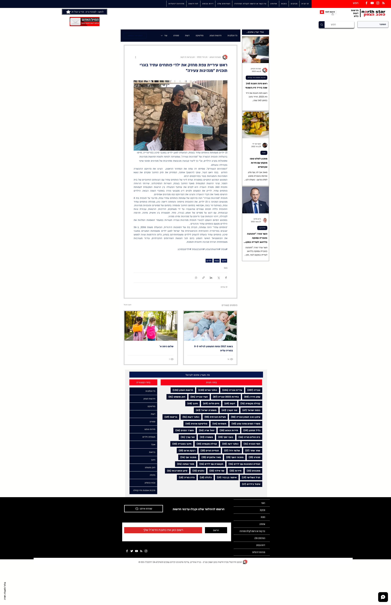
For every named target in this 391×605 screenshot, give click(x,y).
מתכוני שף (187, 457)
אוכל (263, 153)
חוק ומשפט (175, 396)
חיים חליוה (210, 403)
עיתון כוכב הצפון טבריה (244, 417)
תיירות (234, 470)
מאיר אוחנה (184, 464)
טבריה (252, 390)
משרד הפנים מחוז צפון (245, 423)
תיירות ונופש (228, 430)
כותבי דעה (229, 444)
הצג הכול (127, 304)
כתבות (263, 517)
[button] (223, 4)
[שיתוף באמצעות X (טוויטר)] (218, 277)
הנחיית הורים (209, 450)
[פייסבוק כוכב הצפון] (366, 3)
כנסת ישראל (250, 410)
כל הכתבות (232, 35)
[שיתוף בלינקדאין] (211, 277)
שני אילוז (215, 470)
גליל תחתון (250, 430)
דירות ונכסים (260, 545)
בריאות (170, 417)
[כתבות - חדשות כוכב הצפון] (141, 551)
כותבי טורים (206, 390)
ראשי (263, 503)
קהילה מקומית (249, 403)
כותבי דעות (190, 417)
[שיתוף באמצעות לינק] (203, 277)
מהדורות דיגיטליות (258, 552)
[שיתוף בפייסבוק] (226, 277)
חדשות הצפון (215, 35)
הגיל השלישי (250, 477)
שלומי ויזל (231, 450)
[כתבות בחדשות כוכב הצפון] (383, 3)
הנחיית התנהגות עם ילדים (243, 464)
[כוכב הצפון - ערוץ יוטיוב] (136, 551)
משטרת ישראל (205, 410)
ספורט (176, 35)
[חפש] (322, 24)
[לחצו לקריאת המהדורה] (69, 12)
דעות (187, 35)
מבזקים (262, 510)
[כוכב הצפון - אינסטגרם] (146, 551)
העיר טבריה (198, 396)
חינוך (224, 260)
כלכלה (205, 477)
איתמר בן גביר (226, 477)
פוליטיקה (199, 35)
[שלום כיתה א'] (150, 326)
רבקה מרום (186, 450)
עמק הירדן (251, 396)
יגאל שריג (205, 430)
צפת (217, 260)
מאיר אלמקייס (210, 457)
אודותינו (262, 524)
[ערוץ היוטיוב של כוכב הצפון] (372, 3)
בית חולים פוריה (248, 437)
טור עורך (187, 437)
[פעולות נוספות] (135, 57)
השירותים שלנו (259, 538)
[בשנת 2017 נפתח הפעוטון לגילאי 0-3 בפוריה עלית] (210, 326)
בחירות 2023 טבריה (225, 396)
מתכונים (252, 470)
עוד (165, 35)
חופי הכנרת (251, 444)
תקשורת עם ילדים (210, 464)
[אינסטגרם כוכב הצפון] (378, 3)
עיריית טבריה (231, 390)
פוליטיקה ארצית (195, 423)
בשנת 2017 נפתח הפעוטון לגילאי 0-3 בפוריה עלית (213, 348)
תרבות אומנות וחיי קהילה (256, 78)
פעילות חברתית (214, 417)
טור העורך (228, 410)
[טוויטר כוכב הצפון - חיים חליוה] (131, 551)
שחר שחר (251, 450)
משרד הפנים (183, 430)
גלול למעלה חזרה (5, 591)
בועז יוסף (224, 437)
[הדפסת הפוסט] (196, 277)
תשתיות (218, 423)
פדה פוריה (186, 477)
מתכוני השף (233, 457)
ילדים (209, 260)
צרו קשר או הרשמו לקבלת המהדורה (252, 531)
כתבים (197, 470)
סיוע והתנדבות (176, 470)
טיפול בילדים (250, 484)
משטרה (205, 437)
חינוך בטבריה (180, 444)
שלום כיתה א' (166, 346)
